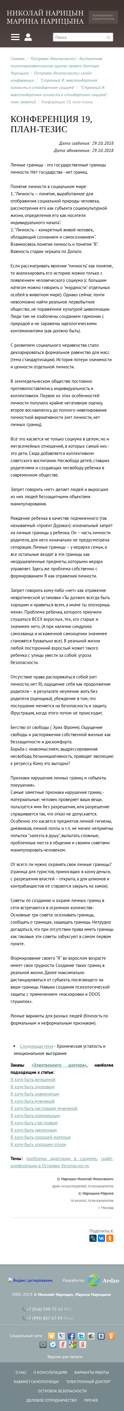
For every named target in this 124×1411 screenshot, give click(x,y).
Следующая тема (36, 1046)
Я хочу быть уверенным (34, 1130)
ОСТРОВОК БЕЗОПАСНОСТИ (62, 1391)
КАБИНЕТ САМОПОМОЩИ (36, 1381)
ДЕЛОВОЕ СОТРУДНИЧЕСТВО (51, 1400)
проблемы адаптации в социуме (61, 1158)
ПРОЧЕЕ (91, 1400)
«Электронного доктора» (59, 1065)
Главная (18, 58)
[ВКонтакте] (101, 1238)
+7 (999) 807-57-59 (44, 1318)
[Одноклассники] (109, 1238)
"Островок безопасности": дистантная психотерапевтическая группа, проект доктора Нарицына (56, 66)
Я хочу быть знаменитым (35, 1094)
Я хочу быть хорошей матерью (41, 1137)
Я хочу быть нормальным (35, 1115)
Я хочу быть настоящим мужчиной (44, 1108)
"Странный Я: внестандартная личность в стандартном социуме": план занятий (59, 95)
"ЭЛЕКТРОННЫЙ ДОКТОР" (88, 1381)
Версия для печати (65, 1356)
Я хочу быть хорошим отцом (38, 1144)
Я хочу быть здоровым (32, 1086)
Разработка (73, 1280)
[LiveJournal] (93, 1238)
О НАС (21, 1372)
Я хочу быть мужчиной (32, 1101)
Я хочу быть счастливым (34, 1123)
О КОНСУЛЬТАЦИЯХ (50, 1372)
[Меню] (15, 37)
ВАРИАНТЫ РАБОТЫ (91, 1372)
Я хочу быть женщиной (33, 1079)
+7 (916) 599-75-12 (45, 1309)
